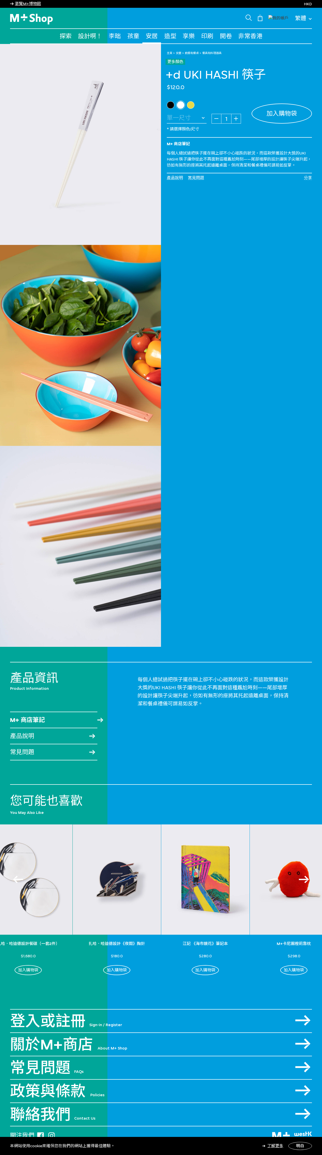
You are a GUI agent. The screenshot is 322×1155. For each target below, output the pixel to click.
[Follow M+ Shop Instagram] (51, 1135)
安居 (152, 36)
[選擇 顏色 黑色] (170, 105)
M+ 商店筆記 (27, 719)
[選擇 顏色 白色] (180, 105)
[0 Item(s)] (260, 17)
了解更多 (275, 1146)
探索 (66, 36)
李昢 (115, 36)
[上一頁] (18, 879)
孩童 (133, 36)
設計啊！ (90, 36)
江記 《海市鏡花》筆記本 (205, 943)
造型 (170, 36)
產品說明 (175, 178)
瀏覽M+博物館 (28, 4)
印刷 (207, 36)
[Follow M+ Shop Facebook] (40, 1135)
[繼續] (304, 879)
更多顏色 (175, 62)
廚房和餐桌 (192, 53)
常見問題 (196, 178)
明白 (300, 1146)
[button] (278, 17)
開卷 (226, 36)
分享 (308, 178)
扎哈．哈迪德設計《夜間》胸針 (117, 943)
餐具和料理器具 (212, 53)
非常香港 (250, 36)
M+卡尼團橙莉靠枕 (294, 943)
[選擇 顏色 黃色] (190, 105)
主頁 (169, 53)
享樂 (189, 36)
